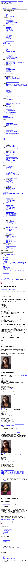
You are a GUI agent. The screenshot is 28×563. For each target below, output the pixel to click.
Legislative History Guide (11, 236)
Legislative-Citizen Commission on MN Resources (16, 84)
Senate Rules (8, 66)
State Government (11, 262)
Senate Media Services (10, 208)
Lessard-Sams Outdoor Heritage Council (14, 86)
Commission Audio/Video (11, 215)
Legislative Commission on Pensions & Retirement (16, 85)
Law (4, 161)
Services (5, 271)
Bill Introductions (9, 144)
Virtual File (11, 263)
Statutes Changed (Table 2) (11, 178)
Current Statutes (9, 167)
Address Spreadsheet (10, 41)
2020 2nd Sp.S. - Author (19, 471)
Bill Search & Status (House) (12, 143)
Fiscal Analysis (9, 28)
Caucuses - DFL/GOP (10, 32)
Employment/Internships (8, 530)
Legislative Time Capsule (11, 241)
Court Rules (8, 191)
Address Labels (9, 70)
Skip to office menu (13, 1)
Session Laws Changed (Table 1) (12, 176)
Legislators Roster (9, 232)
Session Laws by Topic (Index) (12, 174)
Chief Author (9, 388)
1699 (26, 372)
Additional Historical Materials (20, 263)
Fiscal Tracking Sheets (10, 146)
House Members (9, 11)
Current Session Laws (10, 160)
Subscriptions (8, 71)
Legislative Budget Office (11, 77)
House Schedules (9, 99)
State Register (8, 186)
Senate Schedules (9, 106)
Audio (12, 198)
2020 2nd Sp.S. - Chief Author (7, 471)
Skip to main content (5, 1)
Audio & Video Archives (11, 200)
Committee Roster (9, 20)
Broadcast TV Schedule (11, 113)
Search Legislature (4, 3)
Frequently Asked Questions (9, 533)
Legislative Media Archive (11, 213)
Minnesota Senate (6, 43)
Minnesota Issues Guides (11, 246)
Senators (7, 46)
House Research (9, 29)
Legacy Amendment (10, 93)
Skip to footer (20, 1)
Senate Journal (9, 65)
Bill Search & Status (10, 154)
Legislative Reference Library (12, 79)
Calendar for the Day (10, 102)
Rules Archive (9, 184)
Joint (4, 72)
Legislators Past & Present (11, 237)
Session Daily (8, 201)
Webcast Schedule (9, 199)
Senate (4, 42)
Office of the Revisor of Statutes (12, 82)
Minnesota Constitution (10, 188)
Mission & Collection (7, 270)
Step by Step (5, 268)
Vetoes (7, 159)
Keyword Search (9, 166)
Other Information (12, 289)
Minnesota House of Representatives (10, 8)
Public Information (9, 30)
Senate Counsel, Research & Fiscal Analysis (15, 62)
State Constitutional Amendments (12, 189)
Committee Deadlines (10, 24)
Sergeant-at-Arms (9, 31)
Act (13, 145)
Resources (11, 268)
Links (4, 266)
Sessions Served (4, 289)
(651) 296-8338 (6, 547)
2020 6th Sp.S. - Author (19, 473)
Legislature (5, 262)
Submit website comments (8, 549)
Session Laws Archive (10, 175)
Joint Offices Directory (10, 90)
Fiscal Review (9, 244)
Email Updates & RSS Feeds (9, 558)
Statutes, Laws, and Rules (8, 162)
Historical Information (7, 529)
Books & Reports (6, 257)
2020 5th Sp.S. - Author (19, 472)
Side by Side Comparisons (11, 137)
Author (15, 388)
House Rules (8, 36)
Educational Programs (10, 38)
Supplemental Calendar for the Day (13, 103)
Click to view (3, 369)
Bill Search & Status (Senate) (12, 148)
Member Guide (9, 233)
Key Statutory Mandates (12, 271)
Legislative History (7, 267)
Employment (8, 15)
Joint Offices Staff (9, 91)
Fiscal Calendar (9, 104)
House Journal (9, 35)
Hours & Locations (16, 270)
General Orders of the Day (11, 110)
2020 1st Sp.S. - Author (9, 470)
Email (18, 547)
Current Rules (8, 181)
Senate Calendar (9, 109)
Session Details (24, 375)
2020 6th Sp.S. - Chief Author (7, 473)
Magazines (5, 259)
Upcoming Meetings (10, 21)
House (4, 7)
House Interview (6, 504)
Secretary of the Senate (10, 61)
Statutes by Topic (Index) (11, 168)
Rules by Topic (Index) (10, 182)
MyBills (7, 155)
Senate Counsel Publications (11, 223)
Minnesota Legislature (6, 2)
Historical (5, 261)
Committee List (9, 18)
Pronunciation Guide (10, 39)
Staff (7, 14)
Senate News (6, 556)
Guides (4, 264)
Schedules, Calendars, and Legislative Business (13, 96)
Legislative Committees (8, 117)
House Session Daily (10, 229)
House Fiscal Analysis (10, 221)
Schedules (5, 95)
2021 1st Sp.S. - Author (9, 425)
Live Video (8, 198)
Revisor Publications (10, 226)
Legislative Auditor (10, 224)
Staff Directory (23, 270)
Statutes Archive (9, 169)
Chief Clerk (8, 27)
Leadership (8, 13)
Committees (5, 116)
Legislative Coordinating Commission (13, 78)
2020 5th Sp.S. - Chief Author (7, 472)
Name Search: (3, 520)
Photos (7, 202)
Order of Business (9, 100)
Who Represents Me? (10, 16)
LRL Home (3, 279)
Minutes (7, 23)
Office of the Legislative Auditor (12, 80)
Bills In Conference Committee (12, 135)
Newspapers (5, 260)
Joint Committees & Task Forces (12, 133)
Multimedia (5, 192)
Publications (5, 216)
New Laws (8, 247)
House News (5, 555)
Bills (4, 138)
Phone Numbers (6, 548)
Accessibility (8, 92)
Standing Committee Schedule (12, 22)
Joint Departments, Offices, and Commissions (12, 73)
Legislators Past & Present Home (7, 278)
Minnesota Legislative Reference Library (9, 254)
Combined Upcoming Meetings (12, 112)
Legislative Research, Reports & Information (12, 217)
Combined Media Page (10, 212)
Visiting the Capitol (7, 531)
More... (7, 87)
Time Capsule (6, 263)
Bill (11, 145)
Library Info (5, 269)
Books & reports (9, 248)
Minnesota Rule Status (10, 185)
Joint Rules (8, 37)
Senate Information (10, 234)
